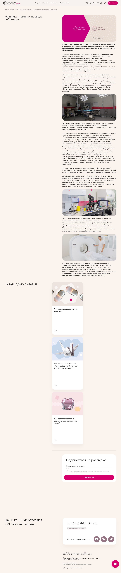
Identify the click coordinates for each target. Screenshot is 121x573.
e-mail (68, 468)
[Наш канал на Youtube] (96, 539)
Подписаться (89, 477)
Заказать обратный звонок (77, 528)
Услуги (37, 3)
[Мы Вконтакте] (103, 539)
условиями (106, 471)
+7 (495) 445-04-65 (82, 523)
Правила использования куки (69, 563)
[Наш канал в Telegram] (111, 539)
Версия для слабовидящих (74, 568)
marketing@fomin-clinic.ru (71, 559)
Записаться (112, 3)
